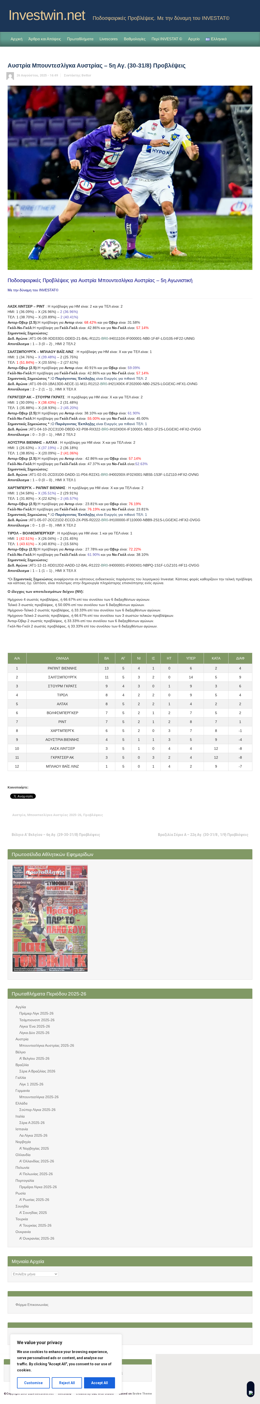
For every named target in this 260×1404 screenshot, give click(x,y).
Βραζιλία (22, 1065)
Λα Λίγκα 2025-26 (33, 1135)
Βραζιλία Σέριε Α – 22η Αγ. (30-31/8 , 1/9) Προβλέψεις (203, 835)
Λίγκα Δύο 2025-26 (34, 1033)
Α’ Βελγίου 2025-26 (34, 1058)
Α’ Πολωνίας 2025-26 (36, 1174)
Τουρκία (21, 1219)
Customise (33, 1383)
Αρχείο (194, 39)
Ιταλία (20, 1116)
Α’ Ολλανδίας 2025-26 (36, 1161)
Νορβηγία (23, 1142)
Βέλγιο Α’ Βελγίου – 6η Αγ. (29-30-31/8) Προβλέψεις (56, 835)
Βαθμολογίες (134, 39)
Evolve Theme (142, 1393)
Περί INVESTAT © (167, 39)
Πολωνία (22, 1167)
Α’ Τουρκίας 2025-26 (35, 1225)
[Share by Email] (241, 815)
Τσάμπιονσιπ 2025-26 (37, 1020)
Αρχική (16, 39)
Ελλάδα (21, 1103)
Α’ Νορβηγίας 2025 (34, 1148)
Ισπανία (21, 1129)
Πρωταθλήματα (80, 39)
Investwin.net (46, 15)
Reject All (67, 1383)
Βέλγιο (20, 1052)
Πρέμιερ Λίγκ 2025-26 (36, 1013)
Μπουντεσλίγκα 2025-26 (39, 1097)
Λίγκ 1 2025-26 (31, 1084)
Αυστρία (18, 815)
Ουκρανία (23, 1232)
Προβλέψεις (93, 815)
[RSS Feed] (240, 13)
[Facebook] (248, 13)
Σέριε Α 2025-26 (32, 1123)
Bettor (86, 75)
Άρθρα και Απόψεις (44, 39)
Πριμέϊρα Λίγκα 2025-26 (38, 1187)
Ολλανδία (22, 1155)
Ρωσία (20, 1193)
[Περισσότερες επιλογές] (248, 815)
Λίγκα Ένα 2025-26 (34, 1026)
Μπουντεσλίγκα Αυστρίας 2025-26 (54, 815)
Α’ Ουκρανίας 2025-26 (36, 1238)
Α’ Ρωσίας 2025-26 (34, 1200)
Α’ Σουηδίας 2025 (33, 1213)
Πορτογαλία (24, 1180)
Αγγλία (20, 1007)
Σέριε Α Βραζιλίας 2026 (37, 1071)
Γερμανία (22, 1090)
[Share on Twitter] (209, 815)
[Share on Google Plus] (225, 815)
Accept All (99, 1383)
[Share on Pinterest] (233, 815)
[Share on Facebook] (217, 815)
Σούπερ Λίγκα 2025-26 (37, 1110)
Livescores (109, 39)
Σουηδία (22, 1206)
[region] (66, 1364)
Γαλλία (20, 1077)
